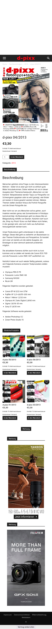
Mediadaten (26, 617)
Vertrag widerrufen (26, 627)
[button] (4, 58)
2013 (26, 64)
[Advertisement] (26, 27)
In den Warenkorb (17, 157)
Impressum (8, 615)
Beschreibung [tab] (9, 170)
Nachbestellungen (15, 64)
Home (5, 64)
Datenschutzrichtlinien (22, 615)
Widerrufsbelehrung (39, 615)
